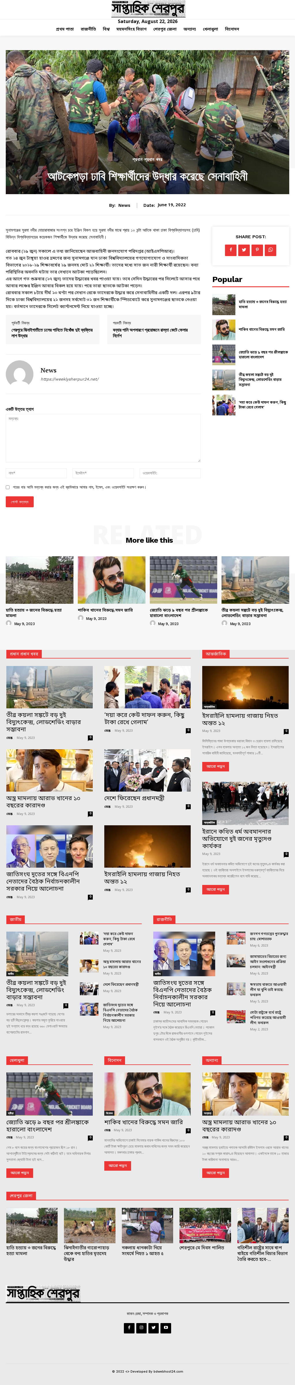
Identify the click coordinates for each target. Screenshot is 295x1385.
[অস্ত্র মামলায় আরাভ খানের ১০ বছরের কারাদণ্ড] (49, 770)
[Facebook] (231, 250)
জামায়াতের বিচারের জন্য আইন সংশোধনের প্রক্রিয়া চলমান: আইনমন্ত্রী (268, 962)
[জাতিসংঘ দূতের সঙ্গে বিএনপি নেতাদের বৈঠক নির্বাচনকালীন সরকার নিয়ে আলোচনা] (49, 846)
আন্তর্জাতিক (209, 707)
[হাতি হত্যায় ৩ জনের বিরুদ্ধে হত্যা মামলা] (223, 304)
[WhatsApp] (270, 250)
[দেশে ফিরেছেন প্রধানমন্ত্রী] (147, 770)
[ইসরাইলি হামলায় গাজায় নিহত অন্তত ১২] (147, 846)
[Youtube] (165, 1328)
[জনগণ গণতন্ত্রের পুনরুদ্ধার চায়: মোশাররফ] (236, 938)
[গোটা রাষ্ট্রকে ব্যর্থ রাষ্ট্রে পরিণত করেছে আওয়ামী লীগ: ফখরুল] (236, 1016)
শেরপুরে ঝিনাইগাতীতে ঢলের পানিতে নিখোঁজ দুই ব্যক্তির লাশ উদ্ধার (52, 332)
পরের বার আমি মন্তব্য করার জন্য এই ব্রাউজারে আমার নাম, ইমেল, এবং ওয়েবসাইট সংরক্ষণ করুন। (79, 487)
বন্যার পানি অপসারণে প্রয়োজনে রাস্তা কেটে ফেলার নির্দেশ (150, 332)
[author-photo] (9, 623)
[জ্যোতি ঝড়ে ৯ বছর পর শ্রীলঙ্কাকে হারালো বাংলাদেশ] (223, 355)
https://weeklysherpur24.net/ (70, 379)
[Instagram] (141, 1328)
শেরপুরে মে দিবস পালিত (201, 1248)
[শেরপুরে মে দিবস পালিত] (205, 1225)
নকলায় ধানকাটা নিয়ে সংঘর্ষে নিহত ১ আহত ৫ (143, 1251)
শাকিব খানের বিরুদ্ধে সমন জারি (262, 330)
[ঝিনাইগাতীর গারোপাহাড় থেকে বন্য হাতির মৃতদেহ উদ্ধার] (89, 1225)
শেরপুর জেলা (21, 1196)
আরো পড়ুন (216, 766)
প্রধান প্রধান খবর (147, 159)
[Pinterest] (257, 250)
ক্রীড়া (11, 1113)
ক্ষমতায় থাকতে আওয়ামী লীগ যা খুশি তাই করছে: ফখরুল (268, 990)
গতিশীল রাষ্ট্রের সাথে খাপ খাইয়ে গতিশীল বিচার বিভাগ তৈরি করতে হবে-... (262, 1254)
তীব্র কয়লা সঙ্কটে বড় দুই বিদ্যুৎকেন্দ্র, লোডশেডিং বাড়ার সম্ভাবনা (260, 380)
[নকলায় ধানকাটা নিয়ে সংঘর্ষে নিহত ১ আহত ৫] (147, 1225)
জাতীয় (15, 920)
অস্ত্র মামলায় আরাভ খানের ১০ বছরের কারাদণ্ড (43, 802)
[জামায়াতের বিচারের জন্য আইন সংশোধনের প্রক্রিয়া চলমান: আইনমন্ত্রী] (236, 960)
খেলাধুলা (17, 1061)
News (124, 205)
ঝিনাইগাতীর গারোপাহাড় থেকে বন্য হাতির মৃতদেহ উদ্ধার (86, 1254)
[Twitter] (244, 250)
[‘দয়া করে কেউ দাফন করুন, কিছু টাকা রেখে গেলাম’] (223, 405)
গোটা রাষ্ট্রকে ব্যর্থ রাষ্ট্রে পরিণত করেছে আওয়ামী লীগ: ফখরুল (268, 1018)
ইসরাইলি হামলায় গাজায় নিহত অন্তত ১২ (142, 878)
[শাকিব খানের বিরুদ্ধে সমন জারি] (223, 329)
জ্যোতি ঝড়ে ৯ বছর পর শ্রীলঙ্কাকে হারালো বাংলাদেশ (263, 355)
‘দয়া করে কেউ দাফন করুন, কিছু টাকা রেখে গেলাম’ (262, 405)
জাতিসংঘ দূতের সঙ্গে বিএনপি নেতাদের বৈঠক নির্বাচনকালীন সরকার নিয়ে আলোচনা (43, 882)
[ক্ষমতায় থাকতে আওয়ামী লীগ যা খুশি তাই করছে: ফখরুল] (236, 988)
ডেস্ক (9, 738)
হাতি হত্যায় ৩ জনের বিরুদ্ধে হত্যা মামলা (34, 613)
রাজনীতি (164, 920)
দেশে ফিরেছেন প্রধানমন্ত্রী (134, 799)
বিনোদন (115, 1061)
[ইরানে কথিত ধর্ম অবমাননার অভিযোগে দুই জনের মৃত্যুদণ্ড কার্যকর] (245, 803)
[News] (19, 374)
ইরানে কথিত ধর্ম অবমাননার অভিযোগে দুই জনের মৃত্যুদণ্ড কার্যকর (237, 839)
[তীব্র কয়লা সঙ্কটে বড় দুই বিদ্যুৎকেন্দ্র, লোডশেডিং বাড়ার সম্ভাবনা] (223, 380)
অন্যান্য (212, 1061)
